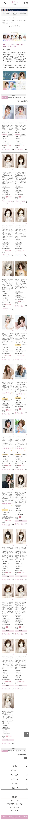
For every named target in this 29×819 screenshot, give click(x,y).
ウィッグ (8, 17)
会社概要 (14, 797)
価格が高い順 (18, 97)
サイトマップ (14, 811)
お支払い (14, 766)
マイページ (14, 779)
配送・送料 (14, 770)
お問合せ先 (14, 788)
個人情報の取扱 (14, 807)
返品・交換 (14, 775)
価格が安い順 (11, 97)
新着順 (23, 97)
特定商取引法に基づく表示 (14, 804)
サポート (14, 783)
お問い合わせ (14, 800)
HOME (3, 17)
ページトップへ (25, 758)
